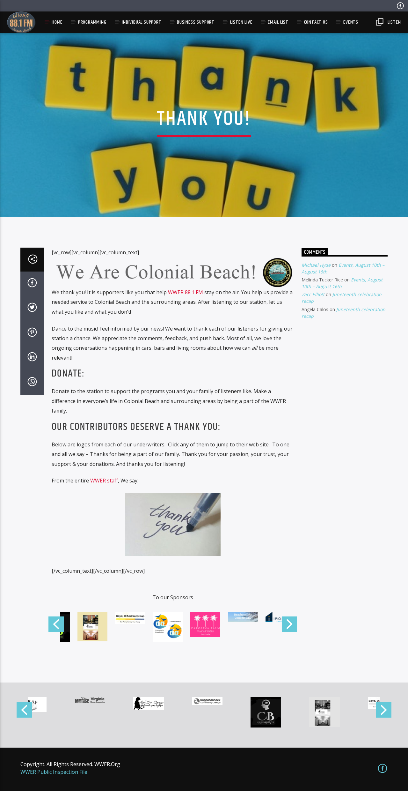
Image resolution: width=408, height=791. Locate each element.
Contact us (316, 22)
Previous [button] (56, 626)
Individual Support (141, 22)
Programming (92, 22)
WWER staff (104, 480)
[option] (57, 700)
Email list (278, 22)
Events (350, 22)
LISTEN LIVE (241, 22)
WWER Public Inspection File (53, 771)
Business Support (196, 22)
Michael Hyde (316, 265)
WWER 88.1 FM (185, 292)
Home (57, 22)
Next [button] (290, 626)
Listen (393, 22)
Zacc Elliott (313, 294)
